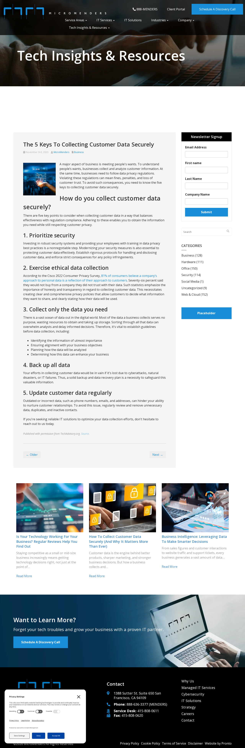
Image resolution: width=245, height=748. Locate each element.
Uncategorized (192, 288)
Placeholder (206, 313)
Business (79, 152)
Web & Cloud (190, 294)
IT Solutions (133, 20)
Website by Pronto (218, 743)
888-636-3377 (137, 704)
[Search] (228, 231)
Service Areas (75, 20)
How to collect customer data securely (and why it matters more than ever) (118, 541)
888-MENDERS (147, 9)
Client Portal (176, 9)
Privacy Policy (129, 743)
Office (185, 268)
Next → (157, 455)
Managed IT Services (198, 687)
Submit (206, 212)
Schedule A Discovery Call (217, 9)
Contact (187, 720)
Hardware (188, 262)
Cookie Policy (150, 743)
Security (187, 275)
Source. (85, 433)
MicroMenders (61, 152)
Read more (24, 576)
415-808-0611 (148, 711)
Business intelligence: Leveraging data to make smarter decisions (194, 539)
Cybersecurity (192, 694)
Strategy (188, 707)
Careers (187, 713)
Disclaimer (195, 743)
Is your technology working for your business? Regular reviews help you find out (47, 541)
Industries (159, 20)
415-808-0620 (132, 715)
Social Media (190, 281)
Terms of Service (174, 743)
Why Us (187, 681)
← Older (32, 455)
